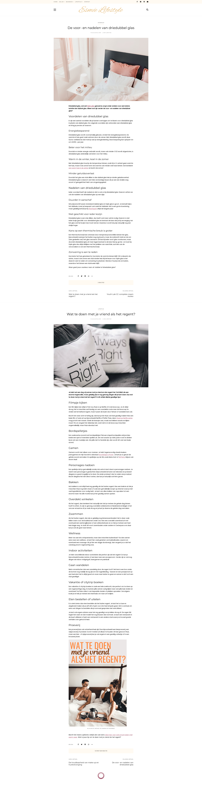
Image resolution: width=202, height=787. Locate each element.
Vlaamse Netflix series (124, 418)
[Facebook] (137, 1)
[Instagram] (140, 1)
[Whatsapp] (88, 276)
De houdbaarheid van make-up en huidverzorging (84, 763)
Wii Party (122, 457)
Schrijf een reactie (101, 751)
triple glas (90, 106)
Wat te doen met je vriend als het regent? (83, 295)
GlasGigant (93, 209)
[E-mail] (147, 1)
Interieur (101, 22)
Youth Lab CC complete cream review (120, 295)
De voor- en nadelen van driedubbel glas (122, 763)
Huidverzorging (104, 777)
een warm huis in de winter (78, 168)
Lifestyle (101, 309)
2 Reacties (101, 282)
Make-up (95, 777)
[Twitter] (81, 276)
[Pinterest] (144, 1)
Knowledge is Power (106, 455)
